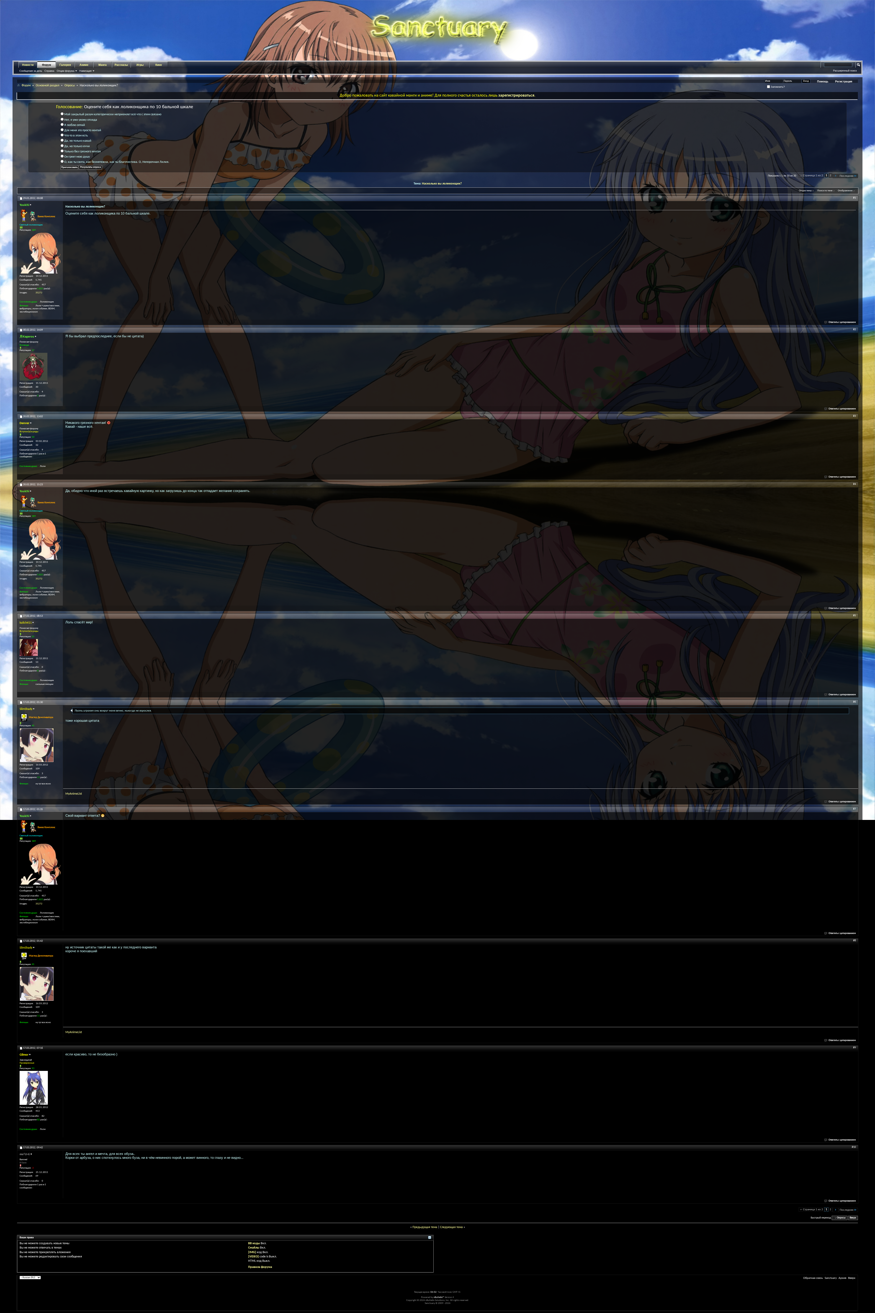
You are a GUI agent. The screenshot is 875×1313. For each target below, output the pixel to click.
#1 (854, 198)
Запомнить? (777, 86)
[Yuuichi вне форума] (40, 253)
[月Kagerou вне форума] (33, 367)
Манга (102, 65)
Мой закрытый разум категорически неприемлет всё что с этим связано (112, 114)
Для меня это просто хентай (82, 130)
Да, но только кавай (77, 141)
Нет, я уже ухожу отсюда (80, 120)
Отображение (845, 190)
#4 (854, 484)
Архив (842, 1278)
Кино (158, 65)
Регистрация (843, 81)
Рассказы (121, 65)
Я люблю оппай (74, 125)
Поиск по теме (824, 190)
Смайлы (253, 1247)
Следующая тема (451, 1227)
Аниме (84, 65)
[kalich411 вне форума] (29, 647)
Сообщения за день (30, 70)
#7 (854, 809)
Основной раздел (47, 85)
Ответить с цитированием (842, 322)
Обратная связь (813, 1278)
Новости (27, 65)
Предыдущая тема (424, 1227)
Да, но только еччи (77, 146)
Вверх (853, 1218)
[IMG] (252, 1252)
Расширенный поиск (845, 70)
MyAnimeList (73, 794)
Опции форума (65, 70)
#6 (854, 702)
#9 (854, 1047)
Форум (46, 65)
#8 (854, 940)
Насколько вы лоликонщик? (442, 183)
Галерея (65, 65)
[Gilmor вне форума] (34, 1088)
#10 (854, 1147)
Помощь (822, 81)
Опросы (69, 85)
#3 (854, 416)
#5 (854, 615)
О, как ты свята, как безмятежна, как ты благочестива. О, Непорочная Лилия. (116, 162)
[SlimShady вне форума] (37, 745)
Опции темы (805, 190)
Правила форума (260, 1267)
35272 (39, 293)
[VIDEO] (253, 1256)
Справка (49, 70)
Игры (140, 65)
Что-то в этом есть (76, 135)
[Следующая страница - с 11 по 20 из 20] (835, 176)
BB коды (254, 1243)
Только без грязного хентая (82, 151)
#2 (854, 329)
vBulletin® (439, 1297)
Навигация (85, 70)
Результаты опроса (90, 167)
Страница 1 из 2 (813, 175)
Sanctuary (831, 1278)
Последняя (846, 175)
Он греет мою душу (77, 157)
